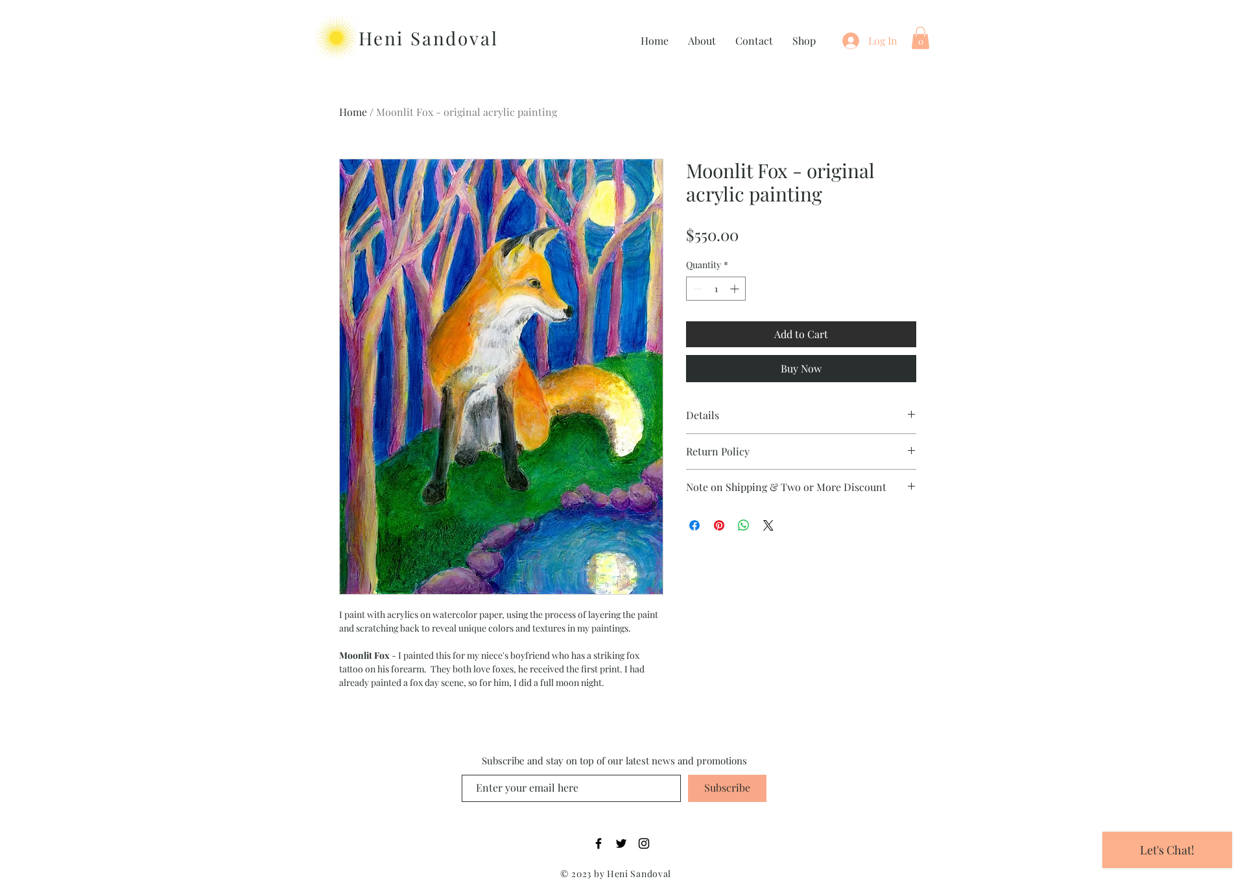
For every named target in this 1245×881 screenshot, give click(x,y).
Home (353, 112)
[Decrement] (696, 288)
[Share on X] (768, 525)
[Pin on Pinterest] (719, 525)
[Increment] (736, 288)
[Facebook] (598, 843)
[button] (920, 38)
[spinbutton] (716, 288)
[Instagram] (644, 843)
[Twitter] (621, 843)
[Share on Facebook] (694, 525)
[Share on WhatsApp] (744, 525)
